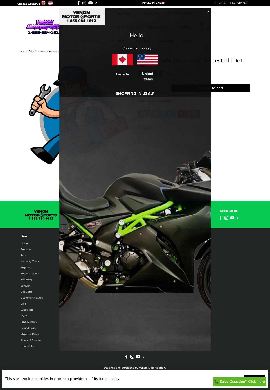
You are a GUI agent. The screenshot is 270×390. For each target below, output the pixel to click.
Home (22, 51)
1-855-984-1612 (239, 3)
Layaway (25, 286)
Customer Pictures (32, 298)
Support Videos (30, 274)
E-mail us (220, 3)
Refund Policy (29, 328)
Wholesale (27, 310)
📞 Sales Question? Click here (239, 381)
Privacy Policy (29, 322)
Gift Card (26, 292)
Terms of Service (31, 340)
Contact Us (27, 346)
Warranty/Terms (30, 261)
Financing (26, 280)
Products (26, 249)
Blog (23, 304)
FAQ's (24, 316)
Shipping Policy (30, 334)
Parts (24, 255)
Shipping (26, 267)
